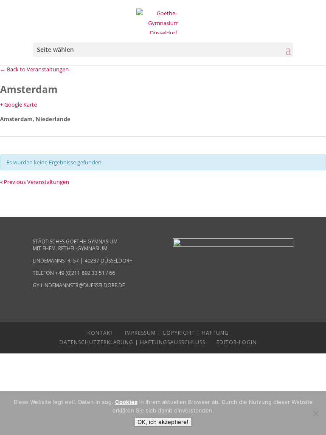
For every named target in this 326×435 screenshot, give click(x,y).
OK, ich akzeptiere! (163, 421)
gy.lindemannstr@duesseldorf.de (79, 285)
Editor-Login (236, 342)
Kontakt (100, 332)
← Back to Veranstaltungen (34, 69)
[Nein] (315, 413)
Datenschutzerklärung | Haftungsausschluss (132, 342)
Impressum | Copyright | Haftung (177, 332)
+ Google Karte (18, 104)
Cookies (126, 401)
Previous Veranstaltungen (34, 182)
